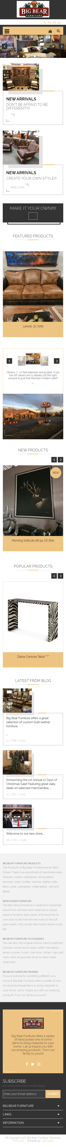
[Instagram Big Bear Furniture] (38, 1064)
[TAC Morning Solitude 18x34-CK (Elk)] (33, 500)
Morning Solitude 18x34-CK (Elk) (33, 540)
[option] (33, 46)
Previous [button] (4, 46)
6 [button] (46, 56)
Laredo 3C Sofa (33, 326)
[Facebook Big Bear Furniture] (27, 1064)
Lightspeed (47, 1140)
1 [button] (18, 56)
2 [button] (24, 56)
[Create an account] (60, 22)
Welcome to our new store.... (25, 833)
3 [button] (29, 56)
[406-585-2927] (45, 22)
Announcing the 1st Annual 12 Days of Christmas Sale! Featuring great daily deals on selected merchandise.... (31, 784)
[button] (9, 361)
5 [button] (40, 56)
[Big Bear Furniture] (33, 9)
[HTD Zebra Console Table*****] (33, 617)
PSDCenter (18, 1140)
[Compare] (50, 22)
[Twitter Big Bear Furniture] (32, 1064)
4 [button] (35, 56)
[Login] (55, 22)
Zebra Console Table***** (33, 656)
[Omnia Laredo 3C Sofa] (33, 286)
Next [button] (61, 46)
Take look (17, 187)
